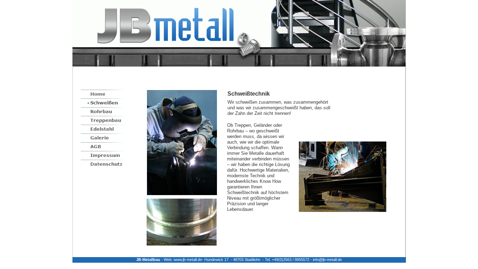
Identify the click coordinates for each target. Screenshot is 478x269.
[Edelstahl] (101, 129)
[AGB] (101, 146)
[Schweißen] (101, 102)
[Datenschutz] (101, 164)
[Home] (101, 94)
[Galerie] (101, 137)
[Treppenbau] (101, 120)
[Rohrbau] (101, 111)
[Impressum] (101, 155)
